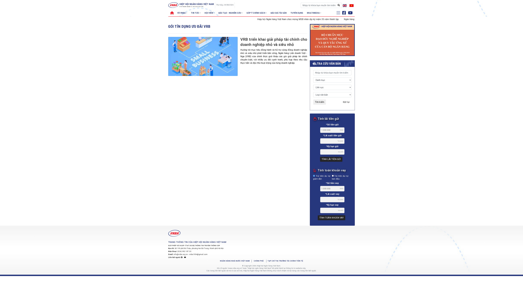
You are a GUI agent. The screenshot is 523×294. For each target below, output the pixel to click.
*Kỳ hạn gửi (332, 146)
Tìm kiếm (319, 102)
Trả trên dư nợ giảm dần (321, 177)
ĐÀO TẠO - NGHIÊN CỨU (230, 13)
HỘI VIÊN (209, 13)
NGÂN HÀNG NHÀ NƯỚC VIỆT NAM (235, 261)
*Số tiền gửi (332, 124)
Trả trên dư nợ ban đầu (340, 177)
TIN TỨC (195, 13)
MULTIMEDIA (313, 13)
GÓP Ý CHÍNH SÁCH (256, 13)
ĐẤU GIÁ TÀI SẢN (279, 13)
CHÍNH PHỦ (259, 261)
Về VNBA (181, 13)
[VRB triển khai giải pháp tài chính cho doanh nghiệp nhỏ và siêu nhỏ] (203, 56)
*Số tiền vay (332, 183)
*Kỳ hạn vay (332, 205)
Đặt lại (346, 102)
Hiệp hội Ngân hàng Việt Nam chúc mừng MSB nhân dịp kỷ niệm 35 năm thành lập (289, 19)
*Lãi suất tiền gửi (332, 135)
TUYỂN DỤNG (297, 13)
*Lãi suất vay (332, 194)
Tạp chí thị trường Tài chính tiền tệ (285, 261)
